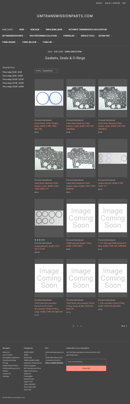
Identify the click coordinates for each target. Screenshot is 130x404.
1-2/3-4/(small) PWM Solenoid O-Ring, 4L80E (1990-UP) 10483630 (112, 244)
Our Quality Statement (11, 357)
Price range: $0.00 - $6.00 (12, 72)
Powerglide (68, 36)
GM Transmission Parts (12, 36)
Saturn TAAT (104, 36)
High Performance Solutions (43, 36)
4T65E (21, 29)
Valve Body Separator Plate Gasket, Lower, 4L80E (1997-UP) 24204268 (80, 126)
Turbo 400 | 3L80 (29, 42)
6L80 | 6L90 (34, 29)
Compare (48, 98)
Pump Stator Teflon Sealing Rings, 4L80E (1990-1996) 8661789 (46, 126)
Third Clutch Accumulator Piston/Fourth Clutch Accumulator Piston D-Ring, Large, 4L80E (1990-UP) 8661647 (49, 307)
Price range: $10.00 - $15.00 (13, 79)
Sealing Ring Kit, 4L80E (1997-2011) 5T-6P (47, 247)
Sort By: (38, 71)
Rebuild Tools (87, 36)
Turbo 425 (47, 42)
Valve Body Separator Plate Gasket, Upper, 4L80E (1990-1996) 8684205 (80, 186)
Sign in (107, 3)
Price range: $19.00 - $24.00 (13, 86)
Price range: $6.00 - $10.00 (13, 76)
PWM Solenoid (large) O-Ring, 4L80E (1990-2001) (79, 244)
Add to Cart (49, 103)
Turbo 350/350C (9, 42)
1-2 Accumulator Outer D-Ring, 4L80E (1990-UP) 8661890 (111, 304)
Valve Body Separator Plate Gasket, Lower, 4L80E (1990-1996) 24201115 (47, 186)
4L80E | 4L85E (7, 29)
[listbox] (50, 71)
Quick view (49, 94)
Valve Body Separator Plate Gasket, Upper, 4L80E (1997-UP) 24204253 (111, 126)
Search (99, 3)
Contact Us (7, 373)
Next (123, 326)
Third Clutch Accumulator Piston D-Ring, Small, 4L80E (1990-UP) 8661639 (80, 306)
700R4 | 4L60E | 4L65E (54, 29)
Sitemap (6, 376)
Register (116, 3)
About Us (6, 352)
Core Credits (7, 355)
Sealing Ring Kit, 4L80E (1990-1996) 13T (111, 184)
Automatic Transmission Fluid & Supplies (88, 29)
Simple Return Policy (10, 365)
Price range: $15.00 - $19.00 (13, 83)
